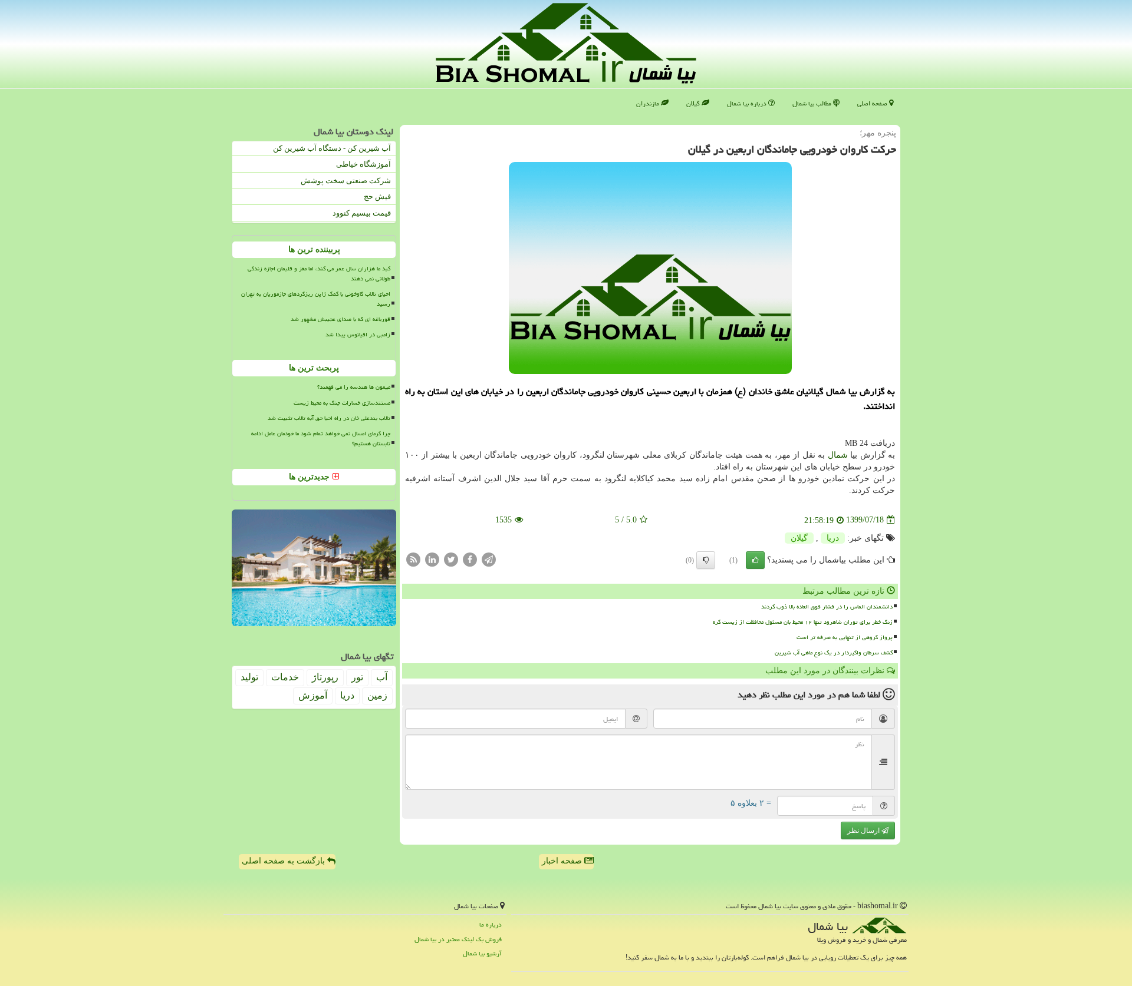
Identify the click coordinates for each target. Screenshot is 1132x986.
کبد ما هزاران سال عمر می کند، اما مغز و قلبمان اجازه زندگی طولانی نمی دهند (319, 273)
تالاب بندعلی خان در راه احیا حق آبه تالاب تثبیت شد (329, 418)
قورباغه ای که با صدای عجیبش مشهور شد (340, 319)
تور (357, 677)
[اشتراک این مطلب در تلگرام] (489, 558)
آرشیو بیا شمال (482, 953)
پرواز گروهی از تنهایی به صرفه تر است (845, 637)
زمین (377, 695)
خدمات (285, 677)
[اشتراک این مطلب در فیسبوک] (470, 558)
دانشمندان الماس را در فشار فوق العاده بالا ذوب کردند (827, 607)
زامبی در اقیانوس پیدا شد (357, 334)
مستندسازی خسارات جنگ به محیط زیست (342, 403)
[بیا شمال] (566, 43)
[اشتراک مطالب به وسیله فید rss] (413, 558)
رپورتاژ (325, 677)
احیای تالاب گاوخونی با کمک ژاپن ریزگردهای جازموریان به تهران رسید (315, 299)
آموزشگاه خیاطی (363, 164)
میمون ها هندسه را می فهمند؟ (353, 387)
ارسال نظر (864, 830)
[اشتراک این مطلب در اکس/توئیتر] (451, 558)
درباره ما (490, 924)
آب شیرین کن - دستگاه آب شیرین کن (332, 148)
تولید (249, 677)
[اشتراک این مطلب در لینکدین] (432, 558)
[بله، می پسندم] (755, 560)
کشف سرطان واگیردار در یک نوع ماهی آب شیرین (834, 653)
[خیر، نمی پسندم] (705, 560)
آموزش (312, 695)
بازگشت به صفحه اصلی (284, 860)
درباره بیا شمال (747, 103)
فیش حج (377, 196)
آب (381, 677)
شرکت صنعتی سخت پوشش (346, 180)
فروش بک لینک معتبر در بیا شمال (458, 939)
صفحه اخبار (563, 860)
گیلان (694, 103)
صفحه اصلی (873, 103)
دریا (833, 538)
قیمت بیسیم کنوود (362, 213)
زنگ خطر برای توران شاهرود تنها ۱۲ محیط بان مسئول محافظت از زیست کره (803, 622)
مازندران (648, 103)
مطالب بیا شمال (812, 103)
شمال (838, 455)
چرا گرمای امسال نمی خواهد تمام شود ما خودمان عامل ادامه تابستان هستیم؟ (320, 438)
